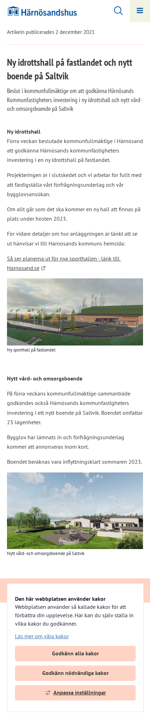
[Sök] (115, 9)
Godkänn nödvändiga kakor (75, 672)
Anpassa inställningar (79, 692)
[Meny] (140, 11)
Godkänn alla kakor (75, 653)
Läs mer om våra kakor (42, 636)
